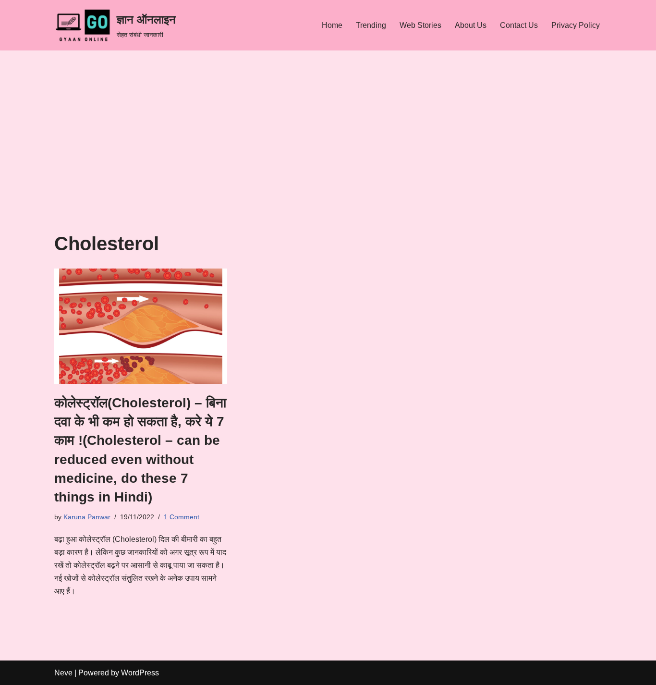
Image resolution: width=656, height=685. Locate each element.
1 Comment (181, 517)
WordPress (140, 673)
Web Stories (420, 25)
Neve (63, 673)
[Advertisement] (328, 161)
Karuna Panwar (86, 517)
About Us (470, 25)
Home (332, 25)
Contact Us (519, 25)
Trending (371, 25)
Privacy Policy (575, 25)
